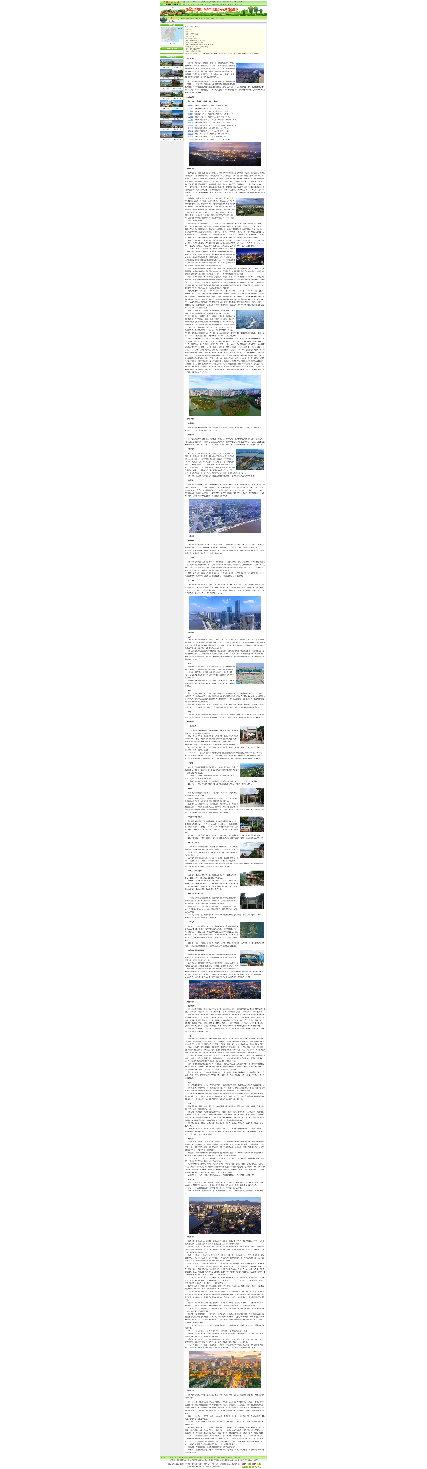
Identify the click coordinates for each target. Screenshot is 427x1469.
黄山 (178, 1460)
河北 (198, 2)
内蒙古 (206, 2)
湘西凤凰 (183, 1460)
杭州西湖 (216, 1460)
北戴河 (256, 1460)
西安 (183, 1457)
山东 (235, 2)
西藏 (213, 4)
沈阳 (219, 1457)
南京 (180, 1457)
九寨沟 (189, 1460)
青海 (224, 4)
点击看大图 (172, 43)
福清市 (190, 122)
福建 (228, 2)
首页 (186, 26)
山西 (201, 2)
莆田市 (203, 18)
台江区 (190, 108)
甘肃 (221, 4)
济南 (227, 1457)
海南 (194, 4)
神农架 (240, 1460)
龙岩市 (217, 18)
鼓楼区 (190, 105)
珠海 (212, 1457)
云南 (210, 4)
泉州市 (198, 18)
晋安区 (190, 114)
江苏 (217, 2)
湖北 (242, 2)
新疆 (231, 4)
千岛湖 (245, 1460)
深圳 (187, 1457)
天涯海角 (201, 1460)
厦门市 (188, 18)
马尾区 (190, 117)
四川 (198, 4)
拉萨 (197, 1457)
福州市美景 (166, 67)
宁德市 (222, 18)
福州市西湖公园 (177, 88)
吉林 (213, 2)
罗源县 (190, 131)
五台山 (250, 1460)
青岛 (176, 1457)
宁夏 (228, 4)
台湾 (242, 4)
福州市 (183, 18)
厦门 (215, 1457)
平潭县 (190, 139)
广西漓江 (194, 1460)
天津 (191, 2)
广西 (191, 4)
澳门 (238, 4)
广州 (194, 1457)
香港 (235, 4)
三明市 (208, 18)
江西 (231, 2)
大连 (173, 1457)
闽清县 (190, 134)
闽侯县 (190, 125)
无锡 (234, 1457)
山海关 (222, 1460)
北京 (184, 2)
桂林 (238, 1457)
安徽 (224, 2)
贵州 (206, 4)
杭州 (169, 1457)
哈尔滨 (223, 1457)
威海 (208, 1457)
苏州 (190, 1457)
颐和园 (211, 1460)
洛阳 (205, 1457)
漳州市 (193, 18)
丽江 (201, 1457)
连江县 (190, 128)
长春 (231, 1457)
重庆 (194, 2)
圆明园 (227, 1460)
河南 (238, 2)
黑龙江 (202, 4)
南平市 (212, 18)
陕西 (217, 4)
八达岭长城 (233, 1460)
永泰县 (190, 136)
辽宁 (210, 2)
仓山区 (190, 111)
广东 (187, 4)
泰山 (206, 1460)
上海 (187, 2)
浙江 (221, 2)
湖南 (184, 4)
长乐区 (190, 120)
